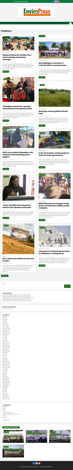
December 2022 (6, 381)
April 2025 (4, 340)
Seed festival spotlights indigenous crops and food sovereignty (16, 294)
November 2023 (6, 364)
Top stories (38, 25)
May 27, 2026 (48, 67)
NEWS (40, 248)
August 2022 (5, 387)
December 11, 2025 (32, 441)
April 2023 (4, 375)
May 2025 (4, 339)
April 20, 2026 (49, 210)
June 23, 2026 (12, 159)
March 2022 (5, 394)
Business (29, 25)
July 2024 (4, 354)
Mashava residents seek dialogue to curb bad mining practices (16, 296)
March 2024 (5, 360)
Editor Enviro (6, 61)
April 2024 (4, 358)
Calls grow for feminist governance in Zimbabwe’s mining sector (54, 252)
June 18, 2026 (13, 209)
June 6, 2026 (12, 263)
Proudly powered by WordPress (27, 466)
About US (4, 25)
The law (4, 415)
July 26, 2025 (7, 456)
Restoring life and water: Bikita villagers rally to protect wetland (16, 299)
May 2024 (4, 357)
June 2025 (4, 337)
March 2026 (5, 324)
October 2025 (5, 331)
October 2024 (5, 349)
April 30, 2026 (49, 157)
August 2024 (5, 352)
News (22, 25)
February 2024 (5, 361)
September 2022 (6, 385)
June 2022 (4, 390)
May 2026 (4, 321)
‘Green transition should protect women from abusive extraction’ (16, 206)
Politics (46, 25)
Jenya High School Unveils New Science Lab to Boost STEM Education (59, 438)
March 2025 (5, 342)
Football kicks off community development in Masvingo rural (13, 453)
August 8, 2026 (13, 61)
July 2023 (4, 370)
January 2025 (5, 345)
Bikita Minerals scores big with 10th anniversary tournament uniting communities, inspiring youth (36, 437)
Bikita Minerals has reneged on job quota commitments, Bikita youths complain (54, 205)
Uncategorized (5, 420)
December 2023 (6, 363)
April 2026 (4, 322)
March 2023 (5, 376)
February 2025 (5, 343)
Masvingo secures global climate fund (53, 112)
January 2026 (5, 327)
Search (4, 283)
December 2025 (6, 328)
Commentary (55, 25)
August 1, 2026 (13, 111)
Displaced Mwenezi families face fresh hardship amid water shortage (16, 57)
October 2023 (5, 366)
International (14, 25)
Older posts (4, 275)
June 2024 (4, 355)
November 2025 (6, 330)
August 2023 (5, 369)
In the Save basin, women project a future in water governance (54, 154)
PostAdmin (5, 159)
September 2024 (6, 351)
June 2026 (4, 319)
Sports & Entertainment (8, 28)
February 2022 (5, 396)
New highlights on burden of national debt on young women (52, 64)
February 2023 (5, 378)
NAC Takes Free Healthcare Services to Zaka (18, 259)
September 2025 (6, 333)
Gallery (20, 28)
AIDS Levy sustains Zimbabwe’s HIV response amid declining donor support (17, 154)
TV (26, 28)
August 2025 (5, 334)
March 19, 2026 (49, 255)
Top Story (8, 52)
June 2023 (4, 372)
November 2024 (6, 348)
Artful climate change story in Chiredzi (13, 438)
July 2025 (4, 336)
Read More (5, 71)
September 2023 (6, 367)
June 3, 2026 (7, 441)
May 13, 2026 (48, 116)
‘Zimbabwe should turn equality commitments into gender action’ (17, 107)
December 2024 (6, 346)
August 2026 (5, 316)
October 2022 (5, 384)
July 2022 (4, 388)
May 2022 (4, 391)
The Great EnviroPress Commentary (10, 414)
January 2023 (5, 379)
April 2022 (4, 393)
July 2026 (4, 318)
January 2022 (5, 397)
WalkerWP (50, 466)
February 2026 (5, 325)
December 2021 (6, 399)
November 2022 (6, 382)
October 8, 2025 (54, 441)
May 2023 (4, 373)
